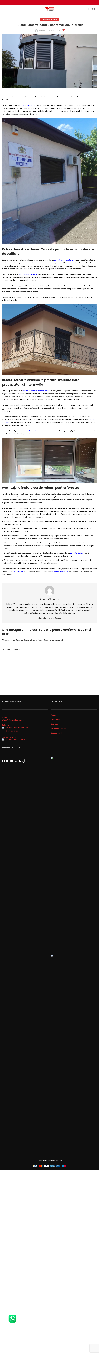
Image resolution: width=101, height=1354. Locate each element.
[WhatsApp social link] (95, 9)
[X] (15, 762)
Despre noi (55, 719)
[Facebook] (3, 762)
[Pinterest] (19, 762)
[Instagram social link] (91, 9)
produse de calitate (60, 571)
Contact (54, 724)
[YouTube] (11, 762)
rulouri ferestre (29, 105)
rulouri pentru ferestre (28, 274)
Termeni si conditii (58, 728)
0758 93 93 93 (12, 731)
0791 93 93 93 (22, 728)
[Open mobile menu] (3, 9)
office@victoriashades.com (13, 720)
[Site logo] (49, 9)
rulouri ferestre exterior (64, 260)
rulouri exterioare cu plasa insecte (41, 431)
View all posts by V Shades (49, 618)
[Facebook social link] (88, 9)
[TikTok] (24, 762)
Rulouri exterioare (49, 19)
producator (18, 571)
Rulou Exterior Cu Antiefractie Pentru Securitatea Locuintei (36, 640)
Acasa (53, 715)
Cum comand (56, 733)
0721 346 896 (21, 739)
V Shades (42, 30)
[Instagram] (7, 762)
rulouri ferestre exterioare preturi (37, 391)
